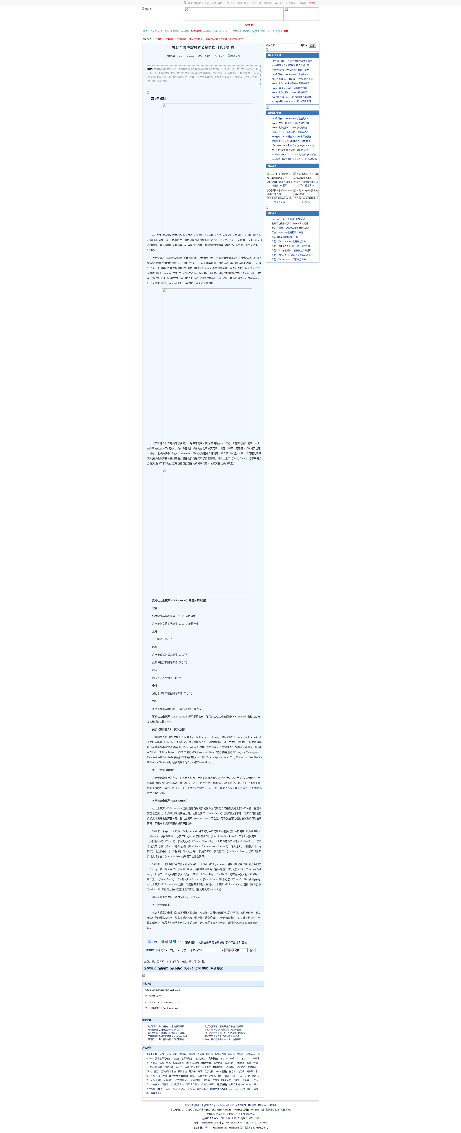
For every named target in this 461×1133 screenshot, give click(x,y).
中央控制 (155, 1084)
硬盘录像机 (196, 1080)
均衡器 (176, 1058)
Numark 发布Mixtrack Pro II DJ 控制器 (289, 88)
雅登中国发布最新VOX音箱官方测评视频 (291, 250)
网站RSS (262, 1105)
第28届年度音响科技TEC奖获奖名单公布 (167, 1033)
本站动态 (219, 1105)
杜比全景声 (205, 942)
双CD (192, 1076)
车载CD (224, 1058)
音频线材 (168, 1080)
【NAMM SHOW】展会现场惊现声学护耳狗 (293, 145)
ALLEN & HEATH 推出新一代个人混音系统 (292, 79)
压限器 (209, 1054)
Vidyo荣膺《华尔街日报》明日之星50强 (290, 65)
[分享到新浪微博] (166, 941)
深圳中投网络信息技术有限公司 (274, 1110)
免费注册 (256, 3)
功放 (162, 1054)
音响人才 (228, 25)
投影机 (237, 1080)
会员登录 (268, 3)
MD (254, 1076)
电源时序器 (200, 1058)
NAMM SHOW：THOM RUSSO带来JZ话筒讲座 (294, 159)
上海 (220, 3)
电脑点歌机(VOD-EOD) (240, 1084)
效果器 (183, 1054)
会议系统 (207, 31)
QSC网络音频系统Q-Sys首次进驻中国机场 (225, 1033)
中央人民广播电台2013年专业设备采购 (223, 1039)
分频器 (240, 1054)
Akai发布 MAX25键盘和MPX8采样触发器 (291, 136)
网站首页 (147, 25)
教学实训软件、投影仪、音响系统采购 (166, 1026)
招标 (274, 31)
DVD (247, 1076)
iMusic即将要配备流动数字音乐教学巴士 (291, 150)
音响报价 (201, 1110)
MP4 (249, 1089)
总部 (207, 3)
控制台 (215, 1080)
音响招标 (250, 1114)
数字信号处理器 (162, 1058)
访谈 (269, 31)
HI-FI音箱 (162, 1076)
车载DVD (245, 1058)
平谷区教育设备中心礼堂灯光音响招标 (223, 1030)
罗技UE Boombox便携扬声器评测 (287, 232)
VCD (240, 1076)
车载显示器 (178, 1063)
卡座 (233, 1076)
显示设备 (237, 31)
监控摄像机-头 (181, 1080)
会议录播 (240, 1114)
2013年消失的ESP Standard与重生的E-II (290, 74)
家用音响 (174, 31)
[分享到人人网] (174, 941)
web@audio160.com (209, 1122)
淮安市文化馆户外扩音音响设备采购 (222, 1036)
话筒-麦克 (250, 1054)
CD (230, 1089)
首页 (160, 39)
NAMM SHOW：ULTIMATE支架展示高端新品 (294, 154)
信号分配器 (187, 1058)
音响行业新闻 (232, 942)
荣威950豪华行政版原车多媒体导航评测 (290, 228)
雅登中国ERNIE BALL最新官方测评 (289, 241)
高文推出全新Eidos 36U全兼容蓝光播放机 (291, 97)
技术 (246, 3)
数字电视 (195, 1067)
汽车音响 (154, 31)
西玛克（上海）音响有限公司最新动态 (166, 1039)
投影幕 (246, 1080)
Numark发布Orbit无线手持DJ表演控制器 (290, 83)
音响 (244, 942)
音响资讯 (209, 1105)
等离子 (179, 1067)
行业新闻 (157, 25)
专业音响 (164, 31)
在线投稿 (302, 3)
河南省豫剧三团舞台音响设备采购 (164, 1030)
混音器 (165, 1084)
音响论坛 (238, 25)
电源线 (241, 1071)
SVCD (182, 1089)
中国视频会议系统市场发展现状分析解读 (291, 141)
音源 (255, 1063)
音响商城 (187, 25)
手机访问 (235, 56)
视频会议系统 (207, 1084)
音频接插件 (155, 1080)
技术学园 (208, 25)
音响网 (188, 1110)
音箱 (168, 1054)
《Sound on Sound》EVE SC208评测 (288, 219)
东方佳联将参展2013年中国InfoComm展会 (167, 1036)
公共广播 (217, 31)
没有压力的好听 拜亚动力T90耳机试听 (290, 223)
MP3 (242, 1089)
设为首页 (279, 3)
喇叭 (175, 1054)
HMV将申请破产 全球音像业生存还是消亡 (292, 61)
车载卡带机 (165, 1063)
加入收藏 (290, 3)
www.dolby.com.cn (245, 922)
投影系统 (169, 1067)
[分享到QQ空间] (162, 941)
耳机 (257, 31)
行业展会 (218, 25)
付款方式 (229, 1105)
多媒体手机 (156, 1093)
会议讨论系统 (177, 1084)
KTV (225, 31)
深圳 (233, 3)
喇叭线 (250, 1071)
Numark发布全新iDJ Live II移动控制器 (289, 92)
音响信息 (181, 39)
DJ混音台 (202, 1076)
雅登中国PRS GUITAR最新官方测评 (289, 259)
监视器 (207, 1080)
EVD (167, 1089)
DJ (230, 31)
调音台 (192, 1054)
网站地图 (252, 1105)
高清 (187, 1067)
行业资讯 (169, 39)
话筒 (227, 1076)
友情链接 (271, 1105)
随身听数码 (248, 31)
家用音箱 (218, 1063)
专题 (280, 31)
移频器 (231, 1054)
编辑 (240, 3)
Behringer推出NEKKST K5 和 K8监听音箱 (291, 101)
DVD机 (191, 1089)
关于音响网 (240, 1105)
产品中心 (167, 25)
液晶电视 (206, 1067)
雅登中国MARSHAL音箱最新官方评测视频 (292, 255)
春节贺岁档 (218, 942)
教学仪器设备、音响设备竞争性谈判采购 (224, 1026)
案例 (263, 31)
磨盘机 (212, 1076)
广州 (227, 3)
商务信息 (199, 1105)
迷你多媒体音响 (154, 1067)
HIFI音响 (184, 31)
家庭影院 (198, 25)
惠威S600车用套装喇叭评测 (285, 237)
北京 (214, 3)
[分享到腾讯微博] (170, 941)
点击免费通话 (194, 3)
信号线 (232, 1071)
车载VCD (234, 1058)
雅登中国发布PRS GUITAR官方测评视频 (291, 246)
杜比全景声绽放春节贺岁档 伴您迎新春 (290, 70)
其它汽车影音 (192, 1063)
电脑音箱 (240, 1063)
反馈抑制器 (220, 1054)
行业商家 (177, 25)
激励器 (200, 1054)
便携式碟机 (202, 1089)
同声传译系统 (192, 1084)
